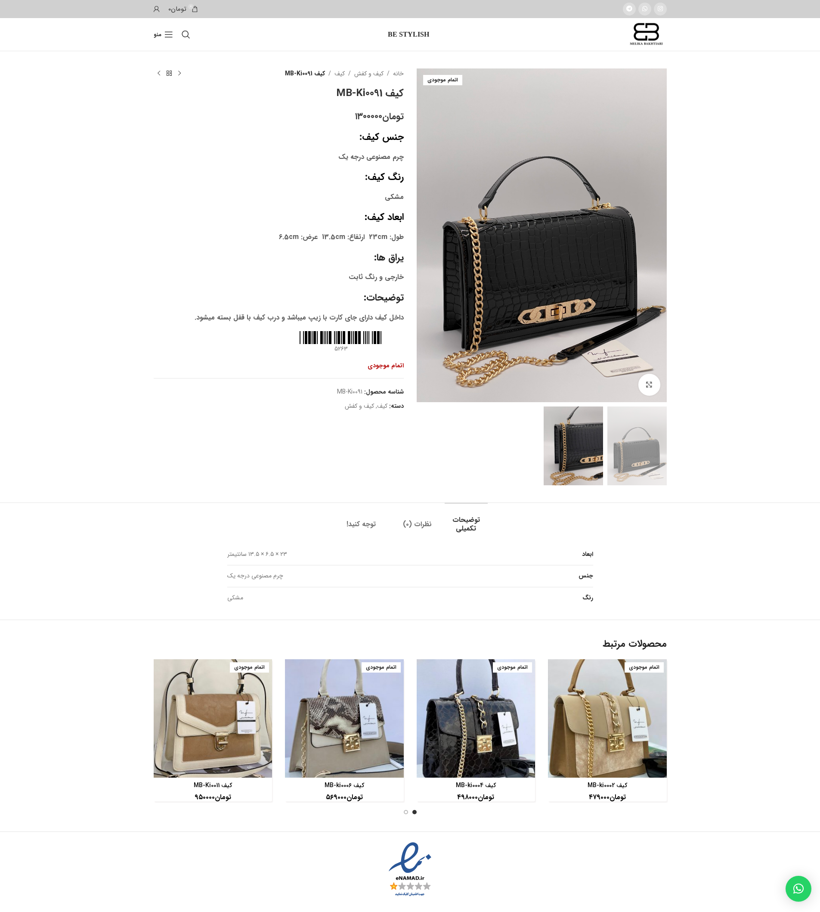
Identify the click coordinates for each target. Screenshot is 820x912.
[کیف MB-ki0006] (344, 718)
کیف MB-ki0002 (607, 785)
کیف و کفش (369, 73)
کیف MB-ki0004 (476, 785)
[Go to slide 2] (406, 812)
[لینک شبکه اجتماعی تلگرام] (629, 9)
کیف (339, 73)
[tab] (466, 520)
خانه (398, 73)
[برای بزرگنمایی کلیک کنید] (649, 384)
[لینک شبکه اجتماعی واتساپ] (644, 9)
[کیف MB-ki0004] (476, 718)
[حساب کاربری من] (156, 9)
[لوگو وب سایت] (647, 34)
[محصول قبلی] (179, 73)
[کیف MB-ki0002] (607, 718)
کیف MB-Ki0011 (213, 785)
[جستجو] (186, 34)
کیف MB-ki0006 (344, 785)
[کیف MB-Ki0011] (213, 718)
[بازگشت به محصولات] (169, 73)
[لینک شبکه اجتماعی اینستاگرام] (660, 9)
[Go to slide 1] (414, 812)
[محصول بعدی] (159, 73)
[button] (798, 889)
